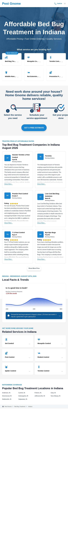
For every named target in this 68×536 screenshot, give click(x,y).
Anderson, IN (6, 392)
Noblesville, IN (6, 399)
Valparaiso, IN (22, 399)
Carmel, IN (21, 392)
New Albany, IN (55, 396)
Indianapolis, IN (23, 396)
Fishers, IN (38, 392)
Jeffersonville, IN (40, 396)
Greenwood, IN (7, 396)
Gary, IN (53, 392)
